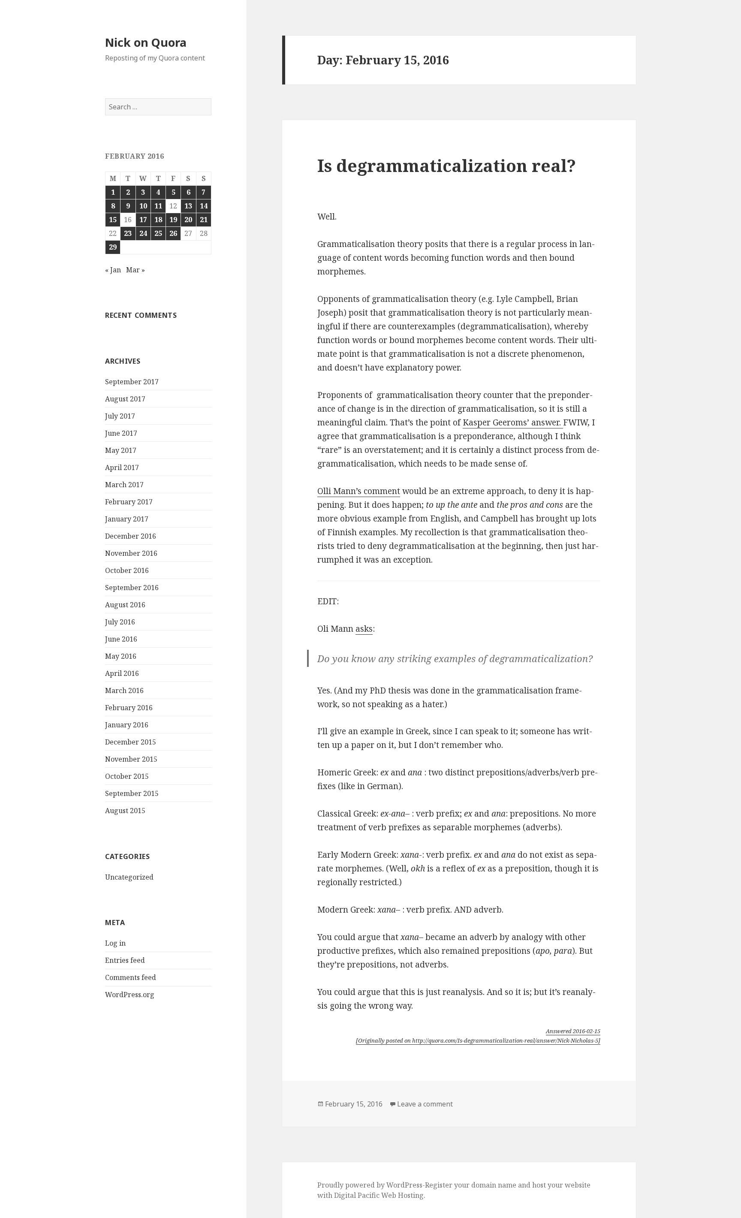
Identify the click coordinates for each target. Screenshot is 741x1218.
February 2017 (129, 501)
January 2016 (126, 725)
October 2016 (127, 570)
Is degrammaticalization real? (446, 165)
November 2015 (131, 759)
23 (128, 233)
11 (158, 206)
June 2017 (121, 433)
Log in (115, 943)
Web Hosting (402, 1195)
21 (204, 219)
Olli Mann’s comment (358, 491)
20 (188, 219)
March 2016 (124, 690)
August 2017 (125, 399)
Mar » (135, 269)
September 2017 (132, 381)
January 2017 (126, 519)
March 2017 (124, 484)
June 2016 (121, 639)
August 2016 (125, 604)
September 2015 (132, 793)
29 (113, 247)
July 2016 (120, 622)
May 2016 (120, 656)
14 (204, 206)
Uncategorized (129, 877)
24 (143, 233)
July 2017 (120, 416)
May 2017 (120, 450)
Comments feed (130, 977)
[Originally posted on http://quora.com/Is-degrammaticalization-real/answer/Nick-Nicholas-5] (478, 1040)
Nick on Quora (146, 42)
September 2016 (132, 587)
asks (364, 628)
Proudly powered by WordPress (369, 1185)
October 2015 (127, 776)
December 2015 (130, 742)
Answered (573, 1031)
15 (113, 219)
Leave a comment (425, 1104)
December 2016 (130, 536)
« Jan (113, 269)
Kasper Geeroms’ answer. (513, 422)
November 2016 (131, 553)
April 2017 (122, 467)
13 (188, 206)
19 (173, 219)
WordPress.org (129, 994)
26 (173, 233)
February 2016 (129, 707)
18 (158, 219)
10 (143, 206)
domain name (493, 1185)
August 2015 (125, 810)
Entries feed (125, 960)
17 (143, 219)
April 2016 (122, 673)
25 (158, 233)
